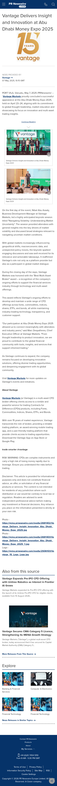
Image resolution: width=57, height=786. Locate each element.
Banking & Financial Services (11, 690)
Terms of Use (20, 766)
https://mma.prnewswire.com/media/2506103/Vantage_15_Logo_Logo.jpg (28, 552)
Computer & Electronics (41, 688)
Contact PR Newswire (28, 739)
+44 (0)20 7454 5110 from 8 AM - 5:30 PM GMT (28, 757)
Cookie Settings (29, 774)
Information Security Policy (19, 770)
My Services (27, 749)
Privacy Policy (35, 766)
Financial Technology (11, 714)
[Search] (53, 4)
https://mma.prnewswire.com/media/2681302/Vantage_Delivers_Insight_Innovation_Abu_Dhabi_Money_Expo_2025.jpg (28, 526)
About (28, 745)
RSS (48, 770)
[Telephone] (46, 4)
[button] (28, 47)
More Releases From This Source (17, 654)
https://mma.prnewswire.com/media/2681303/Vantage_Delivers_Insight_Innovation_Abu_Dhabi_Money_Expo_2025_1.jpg (28, 540)
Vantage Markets (12, 96)
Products (28, 742)
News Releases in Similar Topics (17, 720)
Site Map (38, 770)
